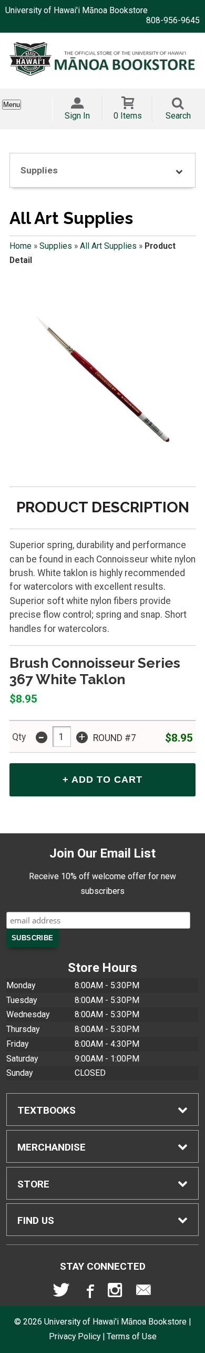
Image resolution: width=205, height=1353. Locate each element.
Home (20, 246)
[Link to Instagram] (116, 1292)
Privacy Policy (74, 1336)
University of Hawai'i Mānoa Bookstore (76, 10)
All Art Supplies (108, 246)
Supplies (55, 246)
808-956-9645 (173, 20)
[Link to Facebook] (88, 1292)
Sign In (77, 116)
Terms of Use (132, 1336)
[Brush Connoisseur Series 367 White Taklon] (102, 382)
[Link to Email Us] (143, 1292)
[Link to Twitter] (61, 1292)
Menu (11, 105)
